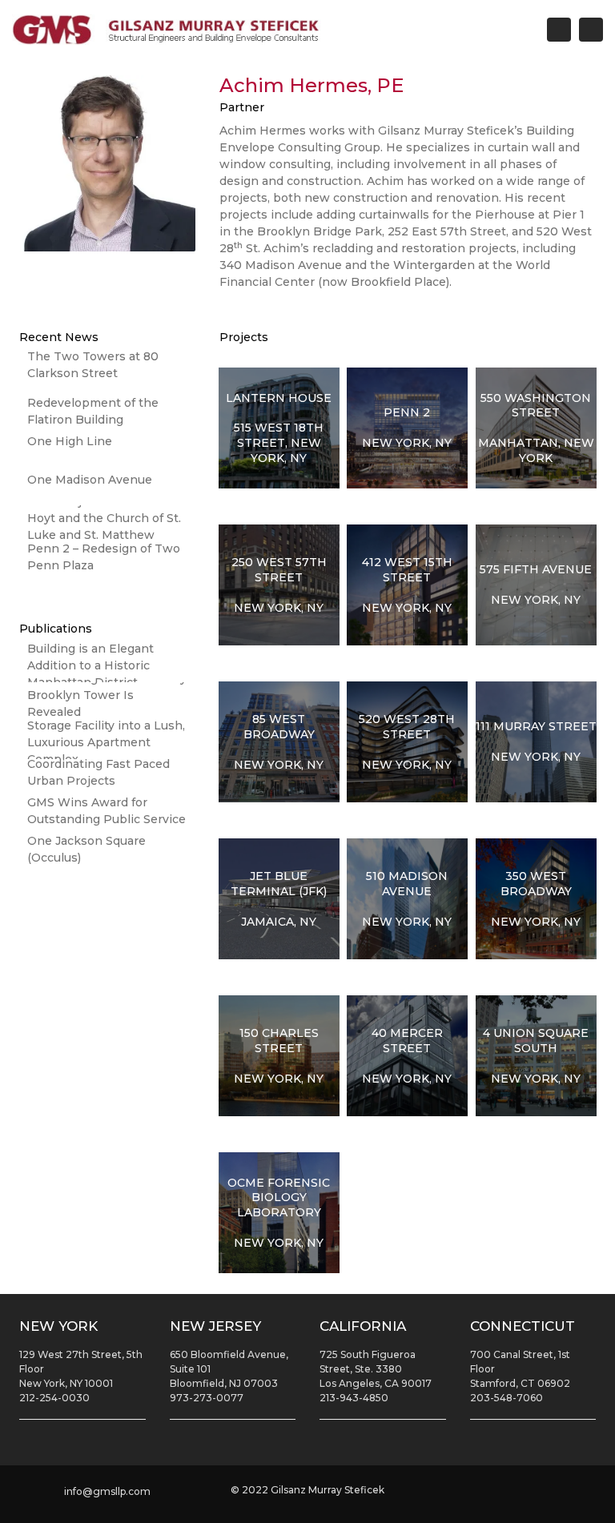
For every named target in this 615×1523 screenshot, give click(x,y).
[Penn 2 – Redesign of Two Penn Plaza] (107, 563)
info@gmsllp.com (107, 1491)
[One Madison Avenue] (107, 486)
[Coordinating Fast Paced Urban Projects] (107, 778)
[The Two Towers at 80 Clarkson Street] (107, 371)
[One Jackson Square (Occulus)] (107, 855)
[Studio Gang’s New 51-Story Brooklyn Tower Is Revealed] (107, 701)
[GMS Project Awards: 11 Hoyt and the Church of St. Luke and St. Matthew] (107, 524)
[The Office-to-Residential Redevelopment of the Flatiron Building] (107, 409)
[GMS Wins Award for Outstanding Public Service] (107, 817)
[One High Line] (107, 447)
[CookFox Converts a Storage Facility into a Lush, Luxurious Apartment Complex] (107, 740)
